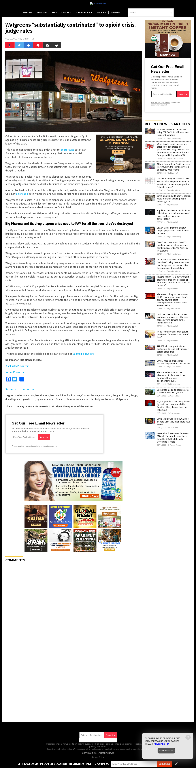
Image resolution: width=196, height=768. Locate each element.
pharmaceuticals (75, 399)
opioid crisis (28, 399)
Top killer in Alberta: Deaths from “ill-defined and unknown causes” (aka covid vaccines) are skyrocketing (173, 214)
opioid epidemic (46, 399)
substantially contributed (100, 399)
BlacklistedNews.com (17, 366)
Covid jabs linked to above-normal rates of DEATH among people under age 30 (174, 199)
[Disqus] (73, 602)
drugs (133, 395)
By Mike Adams (174, 190)
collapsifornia (83, 12)
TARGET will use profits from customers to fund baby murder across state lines (172, 349)
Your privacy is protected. (21, 446)
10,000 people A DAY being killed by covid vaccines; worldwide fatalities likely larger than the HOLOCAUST (173, 405)
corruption (105, 395)
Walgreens (122, 399)
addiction (28, 395)
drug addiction (121, 395)
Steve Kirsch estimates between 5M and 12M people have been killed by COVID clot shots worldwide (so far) (172, 437)
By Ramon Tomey (174, 138)
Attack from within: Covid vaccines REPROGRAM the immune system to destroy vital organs (173, 167)
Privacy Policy (98, 757)
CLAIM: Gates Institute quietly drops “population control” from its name (173, 231)
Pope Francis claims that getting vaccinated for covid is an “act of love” (172, 334)
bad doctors (42, 395)
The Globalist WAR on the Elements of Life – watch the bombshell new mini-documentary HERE (171, 376)
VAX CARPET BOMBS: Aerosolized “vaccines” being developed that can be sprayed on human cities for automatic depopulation (173, 263)
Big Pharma (73, 395)
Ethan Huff (29, 38)
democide (42, 12)
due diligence (13, 399)
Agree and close (166, 750)
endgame (115, 12)
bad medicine (58, 395)
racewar (66, 12)
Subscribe (164, 763)
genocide (101, 12)
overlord (27, 12)
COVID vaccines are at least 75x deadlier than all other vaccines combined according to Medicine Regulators (172, 246)
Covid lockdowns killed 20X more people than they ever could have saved (173, 422)
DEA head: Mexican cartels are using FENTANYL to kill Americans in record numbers (173, 132)
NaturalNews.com (15, 372)
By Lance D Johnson (175, 159)
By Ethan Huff (173, 173)
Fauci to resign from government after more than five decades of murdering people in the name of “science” (173, 281)
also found (22, 193)
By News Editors (174, 254)
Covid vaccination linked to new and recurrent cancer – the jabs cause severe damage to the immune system (172, 318)
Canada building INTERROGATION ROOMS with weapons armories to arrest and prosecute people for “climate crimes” (173, 182)
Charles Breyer (89, 395)
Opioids (60, 399)
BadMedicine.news (83, 353)
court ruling (67, 149)
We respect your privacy (82, 749)
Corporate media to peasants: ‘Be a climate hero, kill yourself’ (173, 391)
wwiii (54, 12)
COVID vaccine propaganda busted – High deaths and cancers (173, 362)
